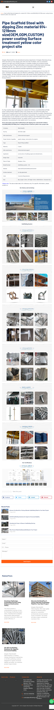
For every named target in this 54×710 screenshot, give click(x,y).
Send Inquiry (27, 561)
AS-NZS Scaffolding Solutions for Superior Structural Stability (11, 649)
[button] (33, 7)
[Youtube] (52, 2)
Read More (6, 622)
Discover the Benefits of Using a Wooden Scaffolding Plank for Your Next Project (40, 602)
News (18, 52)
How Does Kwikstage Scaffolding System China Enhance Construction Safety (12, 603)
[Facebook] (47, 2)
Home (2, 13)
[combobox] (3, 547)
